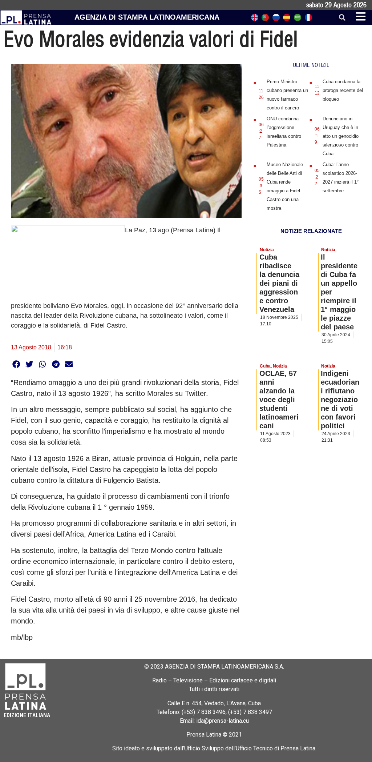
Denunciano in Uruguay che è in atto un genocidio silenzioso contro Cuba (341, 136)
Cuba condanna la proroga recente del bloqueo (343, 90)
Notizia (267, 249)
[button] (342, 18)
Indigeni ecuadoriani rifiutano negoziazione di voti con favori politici (340, 399)
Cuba (265, 366)
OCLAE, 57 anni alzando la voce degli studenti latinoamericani (279, 399)
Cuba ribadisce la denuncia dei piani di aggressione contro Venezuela (279, 283)
